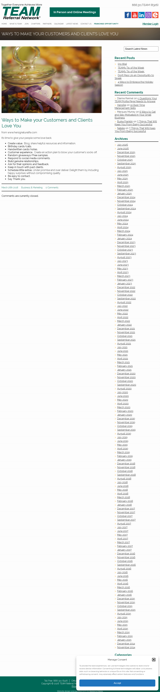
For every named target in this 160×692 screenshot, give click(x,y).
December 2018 (126, 463)
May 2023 (122, 268)
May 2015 (122, 624)
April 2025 (122, 182)
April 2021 (122, 358)
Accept (117, 683)
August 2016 (124, 568)
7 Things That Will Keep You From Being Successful (136, 123)
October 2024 (125, 204)
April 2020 (123, 403)
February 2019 (125, 456)
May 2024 (122, 223)
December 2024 (126, 197)
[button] (153, 659)
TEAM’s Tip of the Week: (131, 71)
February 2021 (125, 366)
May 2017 (122, 534)
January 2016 (124, 594)
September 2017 (126, 519)
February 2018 (125, 501)
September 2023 (126, 253)
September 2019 (126, 429)
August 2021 (124, 343)
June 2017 (122, 531)
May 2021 (122, 354)
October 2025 (125, 159)
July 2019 (122, 437)
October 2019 (124, 426)
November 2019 (126, 422)
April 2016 (122, 583)
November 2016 (126, 557)
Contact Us (86, 24)
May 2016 (122, 579)
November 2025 (126, 156)
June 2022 (122, 309)
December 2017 (126, 508)
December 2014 (126, 643)
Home (4, 24)
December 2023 (126, 242)
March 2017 (123, 542)
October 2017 (124, 516)
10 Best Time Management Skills (130, 107)
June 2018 (122, 486)
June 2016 (122, 576)
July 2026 (122, 144)
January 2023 (124, 283)
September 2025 (126, 163)
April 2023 (122, 272)
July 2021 (122, 347)
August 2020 (124, 388)
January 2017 (124, 549)
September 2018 (126, 474)
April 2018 (122, 493)
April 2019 (122, 448)
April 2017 (122, 538)
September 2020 (126, 384)
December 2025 (126, 152)
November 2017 (126, 512)
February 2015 (125, 636)
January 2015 (124, 639)
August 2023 (124, 257)
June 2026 (123, 148)
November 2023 (126, 246)
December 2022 (126, 287)
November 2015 (126, 602)
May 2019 (122, 444)
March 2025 (123, 186)
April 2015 (122, 628)
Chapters (35, 24)
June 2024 (123, 219)
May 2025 (122, 178)
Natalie (121, 128)
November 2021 (126, 332)
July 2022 (122, 306)
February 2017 (125, 546)
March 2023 (123, 276)
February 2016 (125, 591)
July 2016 (122, 572)
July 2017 (122, 527)
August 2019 (124, 433)
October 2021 (124, 336)
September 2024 (126, 208)
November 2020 (126, 377)
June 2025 (123, 174)
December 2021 (126, 328)
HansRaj (121, 105)
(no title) (122, 64)
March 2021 (123, 362)
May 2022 (122, 313)
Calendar (58, 24)
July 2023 (122, 261)
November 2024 (126, 201)
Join (27, 24)
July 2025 (122, 171)
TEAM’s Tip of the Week (131, 67)
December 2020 (126, 373)
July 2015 (122, 617)
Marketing (37, 187)
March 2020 (123, 407)
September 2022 (126, 298)
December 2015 (126, 598)
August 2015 (124, 613)
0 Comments (52, 187)
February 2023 (125, 279)
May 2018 (122, 489)
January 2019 (124, 459)
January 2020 (124, 414)
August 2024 (124, 212)
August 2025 (124, 167)
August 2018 (124, 478)
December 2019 (126, 418)
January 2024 (124, 238)
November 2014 (126, 647)
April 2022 (122, 317)
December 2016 (126, 553)
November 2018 (126, 467)
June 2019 (122, 441)
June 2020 (123, 396)
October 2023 (125, 249)
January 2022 (124, 324)
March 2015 (123, 632)
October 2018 (125, 471)
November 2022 (126, 291)
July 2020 (122, 392)
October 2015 (124, 606)
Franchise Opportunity (106, 24)
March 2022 (123, 321)
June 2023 (123, 264)
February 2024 (125, 234)
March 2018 (123, 497)
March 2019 (123, 452)
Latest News (72, 24)
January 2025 (124, 193)
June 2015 (122, 621)
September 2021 (126, 339)
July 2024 (122, 216)
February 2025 (125, 189)
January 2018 (124, 504)
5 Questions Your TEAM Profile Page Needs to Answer (136, 100)
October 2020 (125, 381)
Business (25, 187)
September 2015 (126, 609)
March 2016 (123, 587)
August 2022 (124, 302)
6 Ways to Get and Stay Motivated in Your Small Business (135, 114)
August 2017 (124, 523)
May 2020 (122, 399)
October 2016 (125, 561)
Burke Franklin (125, 121)
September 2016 (126, 564)
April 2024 (122, 227)
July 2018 (122, 482)
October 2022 (125, 294)
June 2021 (122, 351)
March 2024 (123, 231)
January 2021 (124, 369)
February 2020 (125, 411)
